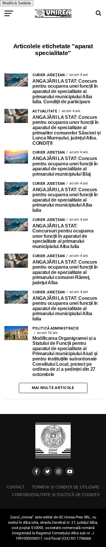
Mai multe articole (53, 387)
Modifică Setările (16, 3)
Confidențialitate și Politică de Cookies (56, 495)
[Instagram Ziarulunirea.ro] (58, 471)
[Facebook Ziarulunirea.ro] (36, 471)
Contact (16, 487)
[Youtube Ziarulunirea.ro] (69, 471)
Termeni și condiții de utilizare (66, 487)
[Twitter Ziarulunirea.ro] (47, 471)
